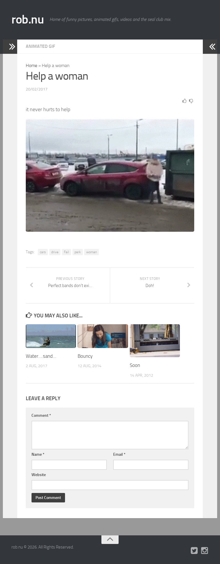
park (77, 252)
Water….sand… (41, 356)
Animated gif (40, 46)
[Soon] (155, 340)
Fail (66, 252)
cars (43, 252)
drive (54, 252)
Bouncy (85, 356)
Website (39, 474)
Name (38, 454)
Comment (41, 415)
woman (91, 252)
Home (31, 65)
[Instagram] (205, 551)
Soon (135, 365)
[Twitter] (194, 551)
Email (119, 454)
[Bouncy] (103, 336)
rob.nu (27, 19)
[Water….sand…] (51, 336)
